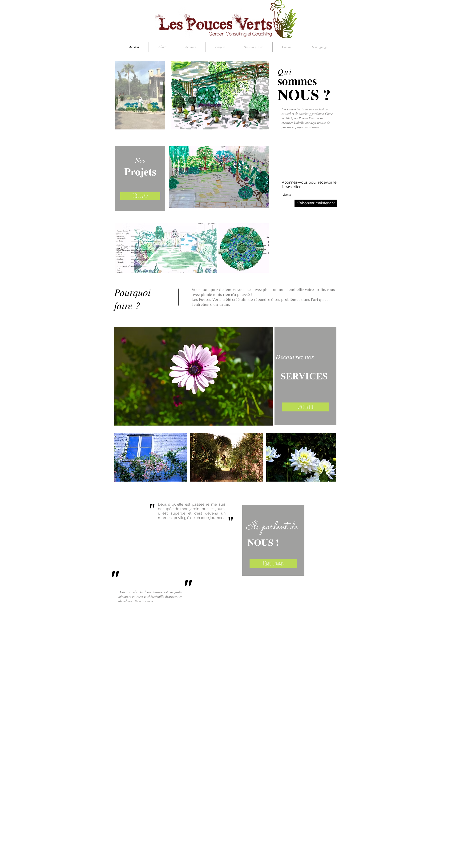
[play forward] (330, 457)
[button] (150, 457)
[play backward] (120, 457)
